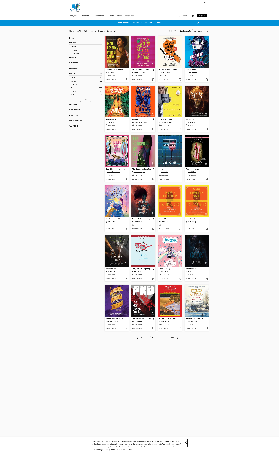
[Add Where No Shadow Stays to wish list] (153, 229)
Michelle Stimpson (139, 72)
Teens (119, 16)
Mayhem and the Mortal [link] (114, 319)
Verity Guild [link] (190, 119)
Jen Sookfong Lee (139, 172)
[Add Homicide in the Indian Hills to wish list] (126, 179)
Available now (75, 50)
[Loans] (192, 16)
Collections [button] (85, 16)
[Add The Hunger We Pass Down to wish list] (153, 179)
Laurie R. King (165, 222)
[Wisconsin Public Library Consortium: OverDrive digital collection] (75, 7)
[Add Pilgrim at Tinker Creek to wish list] (180, 328)
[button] (182, 16)
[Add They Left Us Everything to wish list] (153, 278)
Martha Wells (111, 271)
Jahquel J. (191, 271)
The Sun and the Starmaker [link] (116, 219)
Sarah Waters (192, 172)
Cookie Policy (127, 450)
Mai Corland (191, 122)
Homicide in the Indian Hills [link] (116, 169)
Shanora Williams (112, 321)
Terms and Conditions (130, 441)
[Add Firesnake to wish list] (153, 129)
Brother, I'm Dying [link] (165, 119)
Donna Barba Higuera (140, 122)
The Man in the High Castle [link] (142, 319)
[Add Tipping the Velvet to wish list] (206, 179)
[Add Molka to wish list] (180, 179)
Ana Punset (164, 271)
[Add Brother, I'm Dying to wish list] (180, 129)
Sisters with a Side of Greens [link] (142, 70)
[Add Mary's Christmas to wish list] (180, 229)
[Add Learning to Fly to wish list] (180, 278)
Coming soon (75, 53)
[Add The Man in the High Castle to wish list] (153, 328)
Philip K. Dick (138, 321)
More (85, 100)
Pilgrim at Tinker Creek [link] (167, 319)
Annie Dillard (165, 321)
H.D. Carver (110, 122)
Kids (112, 16)
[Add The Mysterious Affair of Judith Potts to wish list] (180, 79)
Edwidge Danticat (166, 122)
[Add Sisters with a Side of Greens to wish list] (153, 79)
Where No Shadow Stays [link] (141, 219)
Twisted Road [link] (191, 70)
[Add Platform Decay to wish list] (126, 278)
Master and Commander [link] (194, 319)
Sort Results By (185, 31)
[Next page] (178, 337)
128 (172, 337)
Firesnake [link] (135, 119)
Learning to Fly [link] (164, 269)
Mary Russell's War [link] (192, 219)
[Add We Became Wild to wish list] (126, 129)
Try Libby (119, 22)
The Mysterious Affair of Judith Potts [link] (169, 70)
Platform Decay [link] (111, 269)
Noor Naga (110, 72)
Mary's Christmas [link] (165, 219)
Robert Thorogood (166, 72)
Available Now (101, 16)
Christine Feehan (193, 72)
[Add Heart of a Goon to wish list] (206, 278)
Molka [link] (161, 169)
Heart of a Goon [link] (192, 269)
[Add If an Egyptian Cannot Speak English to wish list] (126, 79)
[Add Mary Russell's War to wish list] (206, 229)
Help (205, 3)
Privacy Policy (147, 441)
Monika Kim (164, 172)
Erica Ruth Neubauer (113, 172)
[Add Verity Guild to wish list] (206, 129)
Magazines (129, 16)
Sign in (202, 16)
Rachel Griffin (111, 222)
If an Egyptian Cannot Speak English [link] (116, 70)
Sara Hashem (138, 222)
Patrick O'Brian (192, 321)
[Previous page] (137, 337)
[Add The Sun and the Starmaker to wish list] (126, 229)
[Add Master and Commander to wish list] (206, 328)
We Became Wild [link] (112, 119)
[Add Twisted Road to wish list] (206, 79)
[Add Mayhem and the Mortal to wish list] (126, 328)
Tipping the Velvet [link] (192, 169)
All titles (73, 47)
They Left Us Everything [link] (141, 269)
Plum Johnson (138, 271)
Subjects (73, 16)
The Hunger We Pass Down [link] (142, 169)
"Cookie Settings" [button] (122, 447)
